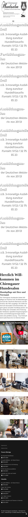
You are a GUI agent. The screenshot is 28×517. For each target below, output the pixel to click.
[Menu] (13, 21)
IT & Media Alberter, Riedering (18, 512)
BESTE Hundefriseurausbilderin (8, 469)
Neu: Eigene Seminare (6, 496)
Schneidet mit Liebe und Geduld (8, 473)
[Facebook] (26, 514)
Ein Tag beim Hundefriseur (7, 455)
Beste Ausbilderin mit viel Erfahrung (9, 464)
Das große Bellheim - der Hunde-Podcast (10, 460)
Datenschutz (4, 448)
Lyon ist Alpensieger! (6, 491)
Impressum (4, 445)
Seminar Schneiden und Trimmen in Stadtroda (11, 500)
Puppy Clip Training (6, 487)
